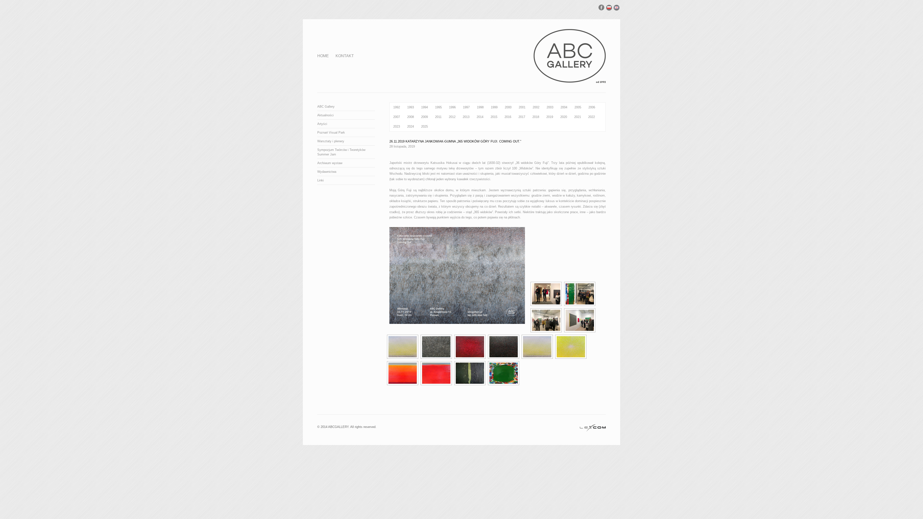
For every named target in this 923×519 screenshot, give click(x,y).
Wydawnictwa (326, 171)
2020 (563, 117)
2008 (410, 117)
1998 (480, 107)
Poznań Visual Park (331, 132)
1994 (424, 107)
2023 (396, 126)
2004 (564, 107)
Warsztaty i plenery (330, 141)
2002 (536, 107)
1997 (466, 107)
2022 (591, 117)
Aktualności (325, 115)
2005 (577, 107)
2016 (508, 117)
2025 (424, 126)
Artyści (322, 124)
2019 (549, 117)
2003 (550, 107)
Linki (320, 180)
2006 (591, 107)
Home (323, 56)
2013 (466, 117)
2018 (535, 117)
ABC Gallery (326, 106)
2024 (410, 126)
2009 (424, 117)
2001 (522, 107)
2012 (452, 117)
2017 (521, 117)
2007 (396, 117)
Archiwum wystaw (329, 163)
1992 (396, 107)
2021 (577, 117)
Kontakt (345, 56)
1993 (410, 107)
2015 (494, 117)
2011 (438, 117)
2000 (508, 107)
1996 (452, 107)
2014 (480, 117)
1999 (494, 107)
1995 (438, 107)
